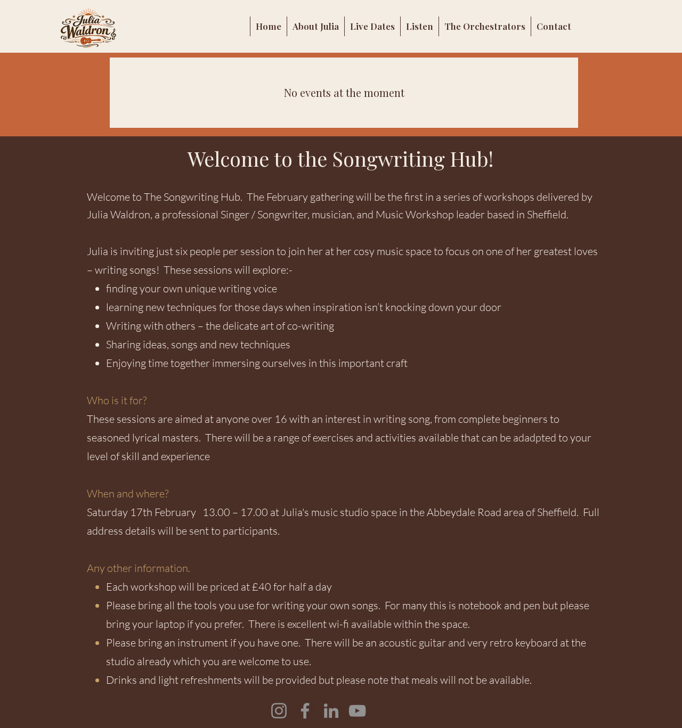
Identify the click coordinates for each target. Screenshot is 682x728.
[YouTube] (357, 710)
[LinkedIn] (331, 710)
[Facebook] (305, 710)
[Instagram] (279, 710)
